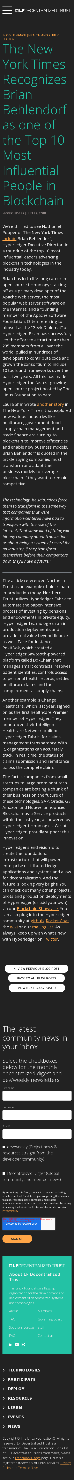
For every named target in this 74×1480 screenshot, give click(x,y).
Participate (21, 1379)
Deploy (16, 1388)
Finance (19, 35)
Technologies (24, 1370)
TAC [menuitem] (12, 1319)
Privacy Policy (10, 1211)
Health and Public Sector (30, 37)
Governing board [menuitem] (50, 1319)
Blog (6, 35)
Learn (15, 1407)
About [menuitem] (13, 1311)
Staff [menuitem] (41, 1327)
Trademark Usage (27, 1458)
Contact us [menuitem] (45, 1335)
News (14, 1426)
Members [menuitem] (45, 1311)
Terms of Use (28, 1468)
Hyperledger (13, 213)
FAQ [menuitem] (12, 1335)
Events (16, 1417)
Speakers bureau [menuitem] (21, 1327)
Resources (20, 1398)
